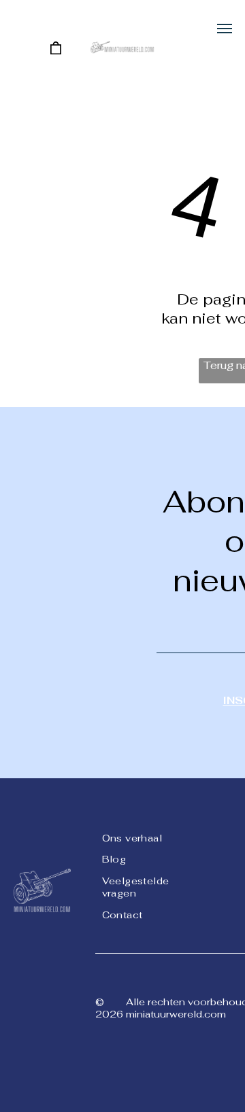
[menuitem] (151, 837)
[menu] (224, 28)
